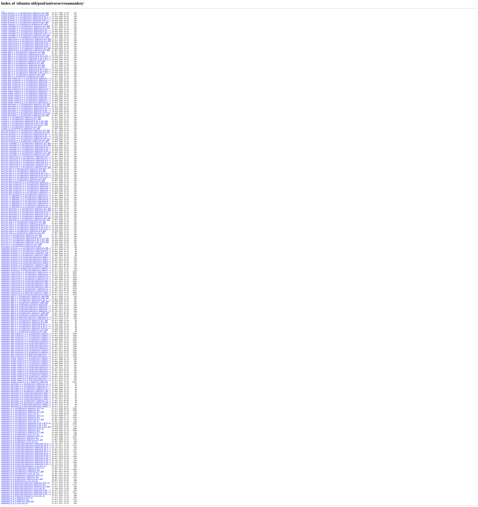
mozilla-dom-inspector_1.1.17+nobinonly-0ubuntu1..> (26, 192)
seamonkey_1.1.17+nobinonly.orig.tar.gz (20, 434)
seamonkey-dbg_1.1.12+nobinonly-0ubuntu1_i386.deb (25, 296)
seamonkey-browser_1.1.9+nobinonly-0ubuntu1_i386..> (26, 255)
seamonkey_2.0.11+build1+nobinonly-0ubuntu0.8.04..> (26, 455)
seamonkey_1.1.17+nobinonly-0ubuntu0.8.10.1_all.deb (26, 427)
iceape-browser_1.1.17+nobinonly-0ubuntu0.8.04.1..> (26, 17)
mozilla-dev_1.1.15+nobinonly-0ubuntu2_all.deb (23, 171)
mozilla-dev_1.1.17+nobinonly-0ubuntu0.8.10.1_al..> (26, 175)
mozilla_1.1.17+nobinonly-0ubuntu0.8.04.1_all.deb (25, 238)
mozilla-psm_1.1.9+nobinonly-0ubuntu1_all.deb (23, 233)
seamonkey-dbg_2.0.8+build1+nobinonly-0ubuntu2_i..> (26, 317)
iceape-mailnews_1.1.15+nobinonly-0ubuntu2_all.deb (25, 106)
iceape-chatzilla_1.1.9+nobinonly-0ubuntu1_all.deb (25, 50)
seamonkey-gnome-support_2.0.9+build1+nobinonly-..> (26, 380)
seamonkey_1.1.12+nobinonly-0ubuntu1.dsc (20, 410)
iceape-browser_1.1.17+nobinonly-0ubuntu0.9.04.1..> (26, 20)
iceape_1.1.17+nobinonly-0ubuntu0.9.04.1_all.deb (24, 125)
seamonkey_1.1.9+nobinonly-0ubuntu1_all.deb (22, 440)
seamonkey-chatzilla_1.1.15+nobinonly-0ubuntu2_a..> (26, 274)
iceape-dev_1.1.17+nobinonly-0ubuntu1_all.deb (23, 74)
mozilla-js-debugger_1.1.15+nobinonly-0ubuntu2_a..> (26, 197)
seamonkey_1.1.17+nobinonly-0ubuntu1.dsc (20, 430)
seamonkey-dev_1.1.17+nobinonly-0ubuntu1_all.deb (24, 330)
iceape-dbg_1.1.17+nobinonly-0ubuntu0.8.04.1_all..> (26, 56)
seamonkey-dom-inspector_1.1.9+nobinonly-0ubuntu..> (26, 341)
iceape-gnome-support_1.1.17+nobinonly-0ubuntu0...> (26, 95)
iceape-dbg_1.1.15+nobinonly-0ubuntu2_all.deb (23, 54)
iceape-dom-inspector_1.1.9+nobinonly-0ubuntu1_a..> (26, 89)
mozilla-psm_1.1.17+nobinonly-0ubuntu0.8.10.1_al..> (26, 227)
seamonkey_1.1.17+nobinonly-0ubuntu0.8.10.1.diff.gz (26, 423)
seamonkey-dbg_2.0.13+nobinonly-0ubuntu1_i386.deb (25, 313)
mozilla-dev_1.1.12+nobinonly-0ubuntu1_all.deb (23, 169)
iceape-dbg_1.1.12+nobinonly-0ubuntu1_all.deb (23, 52)
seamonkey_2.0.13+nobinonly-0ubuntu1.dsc (20, 470)
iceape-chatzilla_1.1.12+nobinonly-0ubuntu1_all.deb (26, 39)
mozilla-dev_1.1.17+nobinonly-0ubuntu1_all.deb (23, 179)
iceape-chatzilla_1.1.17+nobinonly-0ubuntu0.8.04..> (26, 43)
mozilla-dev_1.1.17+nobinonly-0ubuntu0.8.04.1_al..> (26, 173)
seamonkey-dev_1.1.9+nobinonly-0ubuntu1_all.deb (24, 332)
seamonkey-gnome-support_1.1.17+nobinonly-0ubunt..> (26, 361)
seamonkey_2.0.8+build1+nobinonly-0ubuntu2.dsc (23, 484)
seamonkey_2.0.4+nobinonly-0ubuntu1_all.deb (22, 479)
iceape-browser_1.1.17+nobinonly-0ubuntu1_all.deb (25, 22)
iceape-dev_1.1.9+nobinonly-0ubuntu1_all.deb (22, 76)
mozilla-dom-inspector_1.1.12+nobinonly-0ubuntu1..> (26, 182)
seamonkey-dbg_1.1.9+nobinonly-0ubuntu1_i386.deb (24, 304)
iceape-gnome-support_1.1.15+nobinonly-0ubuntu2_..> (26, 93)
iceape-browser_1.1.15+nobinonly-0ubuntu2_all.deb (25, 15)
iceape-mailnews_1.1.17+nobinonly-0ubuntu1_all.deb (25, 113)
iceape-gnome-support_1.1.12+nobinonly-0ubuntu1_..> (26, 91)
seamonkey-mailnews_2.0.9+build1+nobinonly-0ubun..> (26, 406)
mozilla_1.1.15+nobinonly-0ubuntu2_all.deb (21, 237)
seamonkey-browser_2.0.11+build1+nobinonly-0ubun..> (26, 257)
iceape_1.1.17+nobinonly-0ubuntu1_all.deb (21, 127)
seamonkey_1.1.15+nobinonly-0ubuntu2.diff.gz (22, 416)
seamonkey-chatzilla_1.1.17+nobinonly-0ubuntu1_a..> (26, 278)
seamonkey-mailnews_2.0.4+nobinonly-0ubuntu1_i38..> (26, 402)
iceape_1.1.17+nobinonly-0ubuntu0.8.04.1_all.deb (24, 121)
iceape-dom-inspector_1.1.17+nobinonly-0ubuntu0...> (26, 82)
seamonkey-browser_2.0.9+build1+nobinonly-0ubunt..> (26, 270)
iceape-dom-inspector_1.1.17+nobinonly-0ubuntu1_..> (26, 87)
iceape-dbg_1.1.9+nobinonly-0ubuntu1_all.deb (22, 63)
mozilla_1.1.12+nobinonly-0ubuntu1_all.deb (21, 235)
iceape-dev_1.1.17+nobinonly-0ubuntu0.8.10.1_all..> (26, 71)
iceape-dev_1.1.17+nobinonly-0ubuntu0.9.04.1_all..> (26, 72)
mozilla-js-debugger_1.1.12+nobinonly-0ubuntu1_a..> (26, 196)
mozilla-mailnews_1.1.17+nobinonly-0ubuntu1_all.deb (26, 218)
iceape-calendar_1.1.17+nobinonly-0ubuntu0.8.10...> (26, 31)
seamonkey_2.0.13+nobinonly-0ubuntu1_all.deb (22, 471)
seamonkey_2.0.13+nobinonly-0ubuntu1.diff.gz (22, 468)
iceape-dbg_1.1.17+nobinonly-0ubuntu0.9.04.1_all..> (26, 59)
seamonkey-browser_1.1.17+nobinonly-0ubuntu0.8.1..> (26, 251)
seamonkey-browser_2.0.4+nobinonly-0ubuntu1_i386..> (26, 266)
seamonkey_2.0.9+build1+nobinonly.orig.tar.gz (23, 496)
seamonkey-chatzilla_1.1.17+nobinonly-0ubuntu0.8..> (26, 276)
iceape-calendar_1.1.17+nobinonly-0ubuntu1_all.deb (25, 35)
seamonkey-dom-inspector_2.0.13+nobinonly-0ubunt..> (26, 350)
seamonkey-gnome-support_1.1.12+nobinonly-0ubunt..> (26, 358)
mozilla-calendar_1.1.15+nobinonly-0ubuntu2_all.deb (26, 145)
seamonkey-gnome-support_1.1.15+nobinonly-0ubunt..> (26, 360)
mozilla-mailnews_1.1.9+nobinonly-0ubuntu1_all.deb (25, 220)
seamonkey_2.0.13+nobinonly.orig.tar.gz (20, 473)
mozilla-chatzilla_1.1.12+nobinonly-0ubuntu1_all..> (26, 156)
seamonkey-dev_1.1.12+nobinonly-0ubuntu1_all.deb (24, 320)
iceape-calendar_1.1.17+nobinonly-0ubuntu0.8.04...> (26, 30)
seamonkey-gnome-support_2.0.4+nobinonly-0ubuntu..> (26, 376)
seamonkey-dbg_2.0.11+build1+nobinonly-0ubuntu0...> (26, 306)
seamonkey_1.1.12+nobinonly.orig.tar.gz (20, 414)
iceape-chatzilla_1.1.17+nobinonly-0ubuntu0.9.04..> (26, 46)
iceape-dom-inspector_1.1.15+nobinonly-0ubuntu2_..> (26, 80)
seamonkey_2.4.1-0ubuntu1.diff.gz (17, 498)
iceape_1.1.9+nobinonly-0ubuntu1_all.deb (20, 128)
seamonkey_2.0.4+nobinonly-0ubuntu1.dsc (20, 477)
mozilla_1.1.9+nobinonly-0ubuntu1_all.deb (21, 246)
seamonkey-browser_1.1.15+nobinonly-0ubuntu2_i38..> (26, 250)
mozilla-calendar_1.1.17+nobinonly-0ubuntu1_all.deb (26, 153)
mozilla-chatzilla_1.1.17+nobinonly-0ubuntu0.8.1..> (26, 162)
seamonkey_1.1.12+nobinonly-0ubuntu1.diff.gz (22, 408)
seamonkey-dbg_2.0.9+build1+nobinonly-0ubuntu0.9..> (26, 319)
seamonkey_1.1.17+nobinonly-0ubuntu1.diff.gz (22, 429)
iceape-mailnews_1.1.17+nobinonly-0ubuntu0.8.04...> (26, 108)
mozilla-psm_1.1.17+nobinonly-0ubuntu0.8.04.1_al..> (26, 225)
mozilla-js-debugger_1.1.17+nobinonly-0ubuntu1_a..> (26, 205)
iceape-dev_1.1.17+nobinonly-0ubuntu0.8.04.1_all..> (26, 69)
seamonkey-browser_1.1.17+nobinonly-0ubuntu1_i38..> (26, 253)
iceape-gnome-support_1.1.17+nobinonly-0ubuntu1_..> (26, 100)
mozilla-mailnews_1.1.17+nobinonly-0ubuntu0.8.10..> (26, 214)
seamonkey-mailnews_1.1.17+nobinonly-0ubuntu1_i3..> (26, 389)
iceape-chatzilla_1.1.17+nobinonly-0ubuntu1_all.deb (26, 48)
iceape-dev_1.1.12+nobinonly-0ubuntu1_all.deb (23, 65)
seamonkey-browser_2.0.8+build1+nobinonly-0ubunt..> (26, 268)
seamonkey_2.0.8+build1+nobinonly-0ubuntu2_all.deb (25, 486)
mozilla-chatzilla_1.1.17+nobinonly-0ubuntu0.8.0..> (26, 160)
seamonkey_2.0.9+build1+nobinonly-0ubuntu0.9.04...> (26, 490)
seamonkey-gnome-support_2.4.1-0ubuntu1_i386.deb (24, 382)
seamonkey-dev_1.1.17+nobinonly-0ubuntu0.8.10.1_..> (26, 326)
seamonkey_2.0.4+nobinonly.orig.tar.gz (19, 481)
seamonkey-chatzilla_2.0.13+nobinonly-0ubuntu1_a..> (26, 289)
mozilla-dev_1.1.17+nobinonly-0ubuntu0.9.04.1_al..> (26, 177)
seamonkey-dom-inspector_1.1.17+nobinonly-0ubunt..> (26, 337)
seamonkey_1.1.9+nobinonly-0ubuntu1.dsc (20, 438)
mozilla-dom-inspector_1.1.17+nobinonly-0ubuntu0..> (26, 186)
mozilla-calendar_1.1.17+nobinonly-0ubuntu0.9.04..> (26, 151)
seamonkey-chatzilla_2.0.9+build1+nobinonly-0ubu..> (26, 294)
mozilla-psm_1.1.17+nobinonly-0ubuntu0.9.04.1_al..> (26, 229)
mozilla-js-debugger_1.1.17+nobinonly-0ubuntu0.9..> (26, 203)
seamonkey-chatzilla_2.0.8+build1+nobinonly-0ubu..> (26, 292)
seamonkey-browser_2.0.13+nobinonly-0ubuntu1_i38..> (26, 264)
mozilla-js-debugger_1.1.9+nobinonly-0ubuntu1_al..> (26, 207)
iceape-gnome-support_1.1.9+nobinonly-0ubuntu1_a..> (26, 102)
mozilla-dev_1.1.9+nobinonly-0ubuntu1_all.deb (23, 181)
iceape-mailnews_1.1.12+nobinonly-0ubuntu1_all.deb (25, 104)
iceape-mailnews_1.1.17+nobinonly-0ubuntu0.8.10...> (26, 110)
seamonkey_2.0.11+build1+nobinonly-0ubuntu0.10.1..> (26, 449)
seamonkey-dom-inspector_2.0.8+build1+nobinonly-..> (26, 354)
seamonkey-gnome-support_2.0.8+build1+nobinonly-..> (26, 378)
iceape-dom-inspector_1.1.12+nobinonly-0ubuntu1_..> (26, 78)
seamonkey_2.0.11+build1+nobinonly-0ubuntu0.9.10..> (26, 460)
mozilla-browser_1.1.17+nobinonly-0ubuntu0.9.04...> (26, 138)
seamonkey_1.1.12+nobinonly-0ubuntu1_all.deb (22, 412)
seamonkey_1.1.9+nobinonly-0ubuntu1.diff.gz (22, 436)
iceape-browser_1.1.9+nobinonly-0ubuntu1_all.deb (24, 24)
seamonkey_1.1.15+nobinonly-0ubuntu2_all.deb (22, 419)
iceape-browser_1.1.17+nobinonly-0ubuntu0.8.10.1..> (26, 18)
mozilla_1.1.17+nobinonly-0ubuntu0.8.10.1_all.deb (25, 240)
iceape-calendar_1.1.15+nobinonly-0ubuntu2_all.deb (25, 28)
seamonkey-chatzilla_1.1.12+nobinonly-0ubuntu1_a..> (26, 272)
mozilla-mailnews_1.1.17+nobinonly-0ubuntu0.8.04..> (26, 212)
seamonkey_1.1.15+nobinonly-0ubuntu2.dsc (20, 417)
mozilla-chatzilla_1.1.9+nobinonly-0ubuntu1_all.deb (26, 168)
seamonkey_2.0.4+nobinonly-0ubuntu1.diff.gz (22, 475)
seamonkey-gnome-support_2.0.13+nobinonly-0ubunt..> (26, 374)
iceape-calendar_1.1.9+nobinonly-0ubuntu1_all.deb (25, 37)
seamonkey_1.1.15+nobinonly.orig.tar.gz (20, 421)
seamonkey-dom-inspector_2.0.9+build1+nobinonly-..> (26, 356)
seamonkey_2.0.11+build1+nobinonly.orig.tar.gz (23, 466)
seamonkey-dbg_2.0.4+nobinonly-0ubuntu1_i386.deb (24, 315)
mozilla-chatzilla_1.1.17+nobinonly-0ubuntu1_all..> (26, 166)
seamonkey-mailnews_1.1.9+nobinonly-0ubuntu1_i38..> (26, 391)
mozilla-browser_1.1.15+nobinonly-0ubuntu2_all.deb (25, 132)
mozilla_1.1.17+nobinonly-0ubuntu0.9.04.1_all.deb (25, 242)
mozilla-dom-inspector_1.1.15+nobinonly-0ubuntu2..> (26, 184)
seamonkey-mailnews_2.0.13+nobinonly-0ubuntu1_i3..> (26, 401)
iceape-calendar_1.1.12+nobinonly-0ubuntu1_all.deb (25, 26)
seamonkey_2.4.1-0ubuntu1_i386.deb (17, 501)
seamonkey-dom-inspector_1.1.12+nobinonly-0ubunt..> (26, 333)
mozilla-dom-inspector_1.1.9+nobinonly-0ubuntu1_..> (26, 194)
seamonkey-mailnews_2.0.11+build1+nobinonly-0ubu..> (26, 393)
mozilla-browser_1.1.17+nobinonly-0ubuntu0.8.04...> (26, 134)
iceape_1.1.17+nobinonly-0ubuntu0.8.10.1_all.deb (24, 123)
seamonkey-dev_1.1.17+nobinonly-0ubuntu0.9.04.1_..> (26, 328)
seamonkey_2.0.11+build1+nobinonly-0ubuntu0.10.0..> (26, 443)
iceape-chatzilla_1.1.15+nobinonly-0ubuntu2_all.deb (26, 41)
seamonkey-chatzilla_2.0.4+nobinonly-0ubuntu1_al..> (26, 291)
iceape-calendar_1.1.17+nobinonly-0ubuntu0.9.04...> (26, 33)
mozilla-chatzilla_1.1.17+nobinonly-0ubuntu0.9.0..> (26, 164)
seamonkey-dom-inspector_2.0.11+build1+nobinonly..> (26, 343)
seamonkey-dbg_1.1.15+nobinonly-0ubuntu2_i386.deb (25, 298)
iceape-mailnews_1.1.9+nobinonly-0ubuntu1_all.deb (25, 115)
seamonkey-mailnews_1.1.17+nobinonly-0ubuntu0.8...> (26, 388)
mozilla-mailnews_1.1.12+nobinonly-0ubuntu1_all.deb (26, 209)
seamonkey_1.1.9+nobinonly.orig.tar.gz (19, 442)
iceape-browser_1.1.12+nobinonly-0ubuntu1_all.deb (25, 13)
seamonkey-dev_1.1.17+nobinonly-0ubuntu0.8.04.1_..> (26, 324)
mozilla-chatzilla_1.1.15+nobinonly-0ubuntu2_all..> (26, 158)
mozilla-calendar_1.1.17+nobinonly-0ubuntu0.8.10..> (26, 149)
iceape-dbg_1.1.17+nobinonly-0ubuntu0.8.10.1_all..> (26, 58)
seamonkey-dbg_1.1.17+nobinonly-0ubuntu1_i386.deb (25, 302)
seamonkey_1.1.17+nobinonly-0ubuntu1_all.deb (22, 432)
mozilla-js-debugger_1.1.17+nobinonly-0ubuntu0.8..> (26, 199)
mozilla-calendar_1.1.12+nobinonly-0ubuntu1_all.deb (26, 143)
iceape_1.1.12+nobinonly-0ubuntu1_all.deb (21, 117)
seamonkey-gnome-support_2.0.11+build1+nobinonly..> (26, 367)
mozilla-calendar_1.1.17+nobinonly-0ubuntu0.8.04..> (26, 147)
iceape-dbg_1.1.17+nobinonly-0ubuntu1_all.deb (23, 61)
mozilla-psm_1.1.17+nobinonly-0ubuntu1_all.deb (23, 231)
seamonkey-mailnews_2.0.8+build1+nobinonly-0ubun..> (26, 404)
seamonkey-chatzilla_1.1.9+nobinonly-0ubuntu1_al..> (26, 279)
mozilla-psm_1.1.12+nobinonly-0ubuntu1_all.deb (23, 222)
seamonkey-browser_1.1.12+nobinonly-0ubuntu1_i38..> (26, 248)
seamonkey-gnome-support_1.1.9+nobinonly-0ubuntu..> (26, 365)
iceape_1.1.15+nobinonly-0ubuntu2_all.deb (21, 119)
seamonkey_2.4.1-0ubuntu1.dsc (15, 499)
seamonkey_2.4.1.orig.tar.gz (14, 503)
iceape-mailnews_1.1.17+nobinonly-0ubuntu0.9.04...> (26, 112)
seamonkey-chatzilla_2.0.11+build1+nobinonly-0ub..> (26, 281)
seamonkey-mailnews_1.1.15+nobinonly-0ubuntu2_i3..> (26, 386)
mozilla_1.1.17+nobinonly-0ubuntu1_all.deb (21, 244)
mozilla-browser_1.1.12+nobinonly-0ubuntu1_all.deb (25, 130)
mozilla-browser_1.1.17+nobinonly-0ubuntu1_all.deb (25, 140)
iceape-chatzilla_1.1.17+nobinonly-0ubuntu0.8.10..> (26, 44)
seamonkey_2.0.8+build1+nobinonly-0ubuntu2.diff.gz (25, 483)
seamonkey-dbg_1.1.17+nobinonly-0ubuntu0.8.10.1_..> (26, 300)
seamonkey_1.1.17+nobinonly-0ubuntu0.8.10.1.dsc (24, 425)
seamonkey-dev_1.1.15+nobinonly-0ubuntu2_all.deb (24, 322)
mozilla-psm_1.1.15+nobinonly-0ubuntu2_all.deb (23, 223)
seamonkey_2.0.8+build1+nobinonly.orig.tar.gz (23, 488)
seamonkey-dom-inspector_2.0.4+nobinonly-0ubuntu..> (26, 352)
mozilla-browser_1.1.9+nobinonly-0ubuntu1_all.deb (25, 141)
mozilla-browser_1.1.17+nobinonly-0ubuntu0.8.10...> (26, 136)
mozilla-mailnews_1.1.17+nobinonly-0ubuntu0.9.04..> (26, 216)
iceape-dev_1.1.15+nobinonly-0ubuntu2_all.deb (23, 67)
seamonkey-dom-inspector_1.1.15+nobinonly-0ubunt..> (26, 335)
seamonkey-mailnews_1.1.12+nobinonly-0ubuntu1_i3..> (26, 384)
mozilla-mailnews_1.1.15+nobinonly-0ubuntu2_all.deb (26, 210)
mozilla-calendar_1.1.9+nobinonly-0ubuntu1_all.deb (25, 154)
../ (2, 11)
